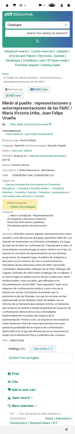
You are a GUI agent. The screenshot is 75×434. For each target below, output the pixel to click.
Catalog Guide (50, 65)
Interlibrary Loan (34, 60)
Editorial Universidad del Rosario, (48, 155)
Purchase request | (28, 65)
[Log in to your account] (61, 5)
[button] (14, 5)
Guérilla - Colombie (38, 192)
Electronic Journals (51, 56)
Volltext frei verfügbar (22, 206)
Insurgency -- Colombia (15, 188)
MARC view (40, 89)
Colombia (38, 196)
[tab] (43, 349)
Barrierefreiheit (40, 423)
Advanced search (16, 51)
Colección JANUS (21, 150)
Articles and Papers (22, 56)
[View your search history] (68, 5)
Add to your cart (23, 390)
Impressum (63, 418)
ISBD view (14, 95)
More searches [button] (23, 406)
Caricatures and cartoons (16, 196)
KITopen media (57, 60)
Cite (14, 382)
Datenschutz (19, 423)
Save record (20, 398)
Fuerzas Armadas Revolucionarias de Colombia (32, 184)
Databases (13, 60)
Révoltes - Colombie (14, 192)
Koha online (7, 5)
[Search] (37, 41)
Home (5, 73)
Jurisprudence (60, 192)
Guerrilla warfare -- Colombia (47, 188)
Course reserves (42, 51)
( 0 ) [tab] (17, 348)
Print (15, 374)
